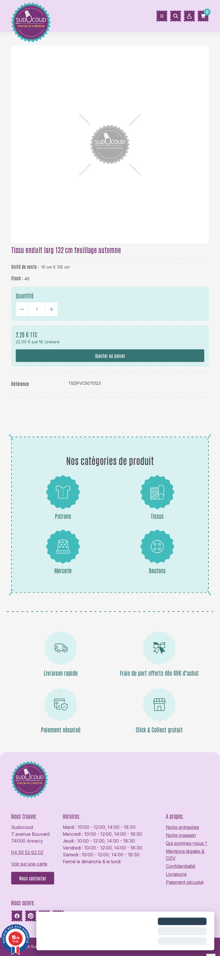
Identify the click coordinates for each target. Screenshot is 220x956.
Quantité (25, 295)
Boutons (157, 570)
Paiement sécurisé (185, 882)
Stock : (17, 278)
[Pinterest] (30, 916)
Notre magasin (181, 835)
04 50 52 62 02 (27, 852)
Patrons (63, 516)
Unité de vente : (25, 266)
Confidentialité (180, 866)
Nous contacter (32, 878)
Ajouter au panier (110, 355)
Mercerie (63, 570)
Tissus (157, 516)
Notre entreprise (182, 827)
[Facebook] (17, 916)
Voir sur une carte (29, 864)
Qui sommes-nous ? (186, 843)
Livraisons (176, 874)
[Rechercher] (175, 16)
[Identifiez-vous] (189, 16)
